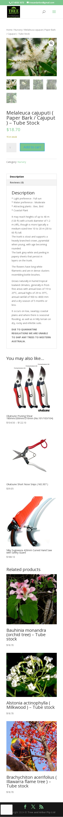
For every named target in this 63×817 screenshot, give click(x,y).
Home (9, 29)
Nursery (18, 29)
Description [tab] (17, 176)
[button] (51, 43)
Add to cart (32, 147)
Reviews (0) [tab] (17, 182)
